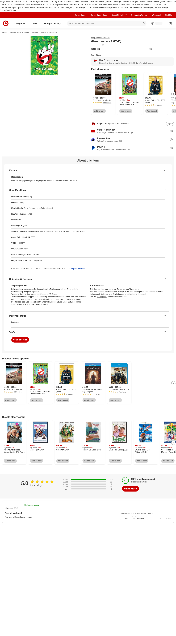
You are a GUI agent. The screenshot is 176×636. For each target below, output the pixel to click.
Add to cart (99, 111)
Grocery (132, 1)
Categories (20, 23)
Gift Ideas (144, 4)
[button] (97, 45)
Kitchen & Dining (98, 1)
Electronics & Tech (84, 4)
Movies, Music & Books (116, 4)
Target (4, 32)
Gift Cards (153, 4)
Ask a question (20, 339)
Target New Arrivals (9, 1)
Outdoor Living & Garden (117, 1)
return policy (102, 297)
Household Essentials (146, 1)
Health (29, 4)
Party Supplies (133, 4)
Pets (23, 4)
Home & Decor (84, 1)
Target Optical (17, 7)
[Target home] (6, 23)
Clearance (33, 7)
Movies (35, 32)
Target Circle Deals (88, 7)
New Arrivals (44, 7)
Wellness (36, 4)
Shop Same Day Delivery (135, 7)
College (35, 1)
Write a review (130, 488)
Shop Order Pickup (115, 7)
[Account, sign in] (158, 23)
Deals (26, 7)
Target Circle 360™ (119, 15)
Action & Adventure (49, 32)
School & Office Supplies (51, 4)
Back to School (25, 1)
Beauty (164, 1)
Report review (165, 518)
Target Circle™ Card (99, 15)
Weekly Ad (102, 7)
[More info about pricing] (150, 49)
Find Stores (11, 10)
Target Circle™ (80, 15)
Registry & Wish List (139, 15)
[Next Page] (173, 94)
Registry (150, 7)
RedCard (158, 7)
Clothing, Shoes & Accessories (63, 1)
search (144, 23)
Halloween (44, 1)
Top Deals (75, 7)
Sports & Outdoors (13, 4)
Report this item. (78, 268)
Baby (158, 1)
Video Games (99, 4)
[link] (97, 45)
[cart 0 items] (170, 23)
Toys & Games (69, 4)
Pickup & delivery (52, 23)
